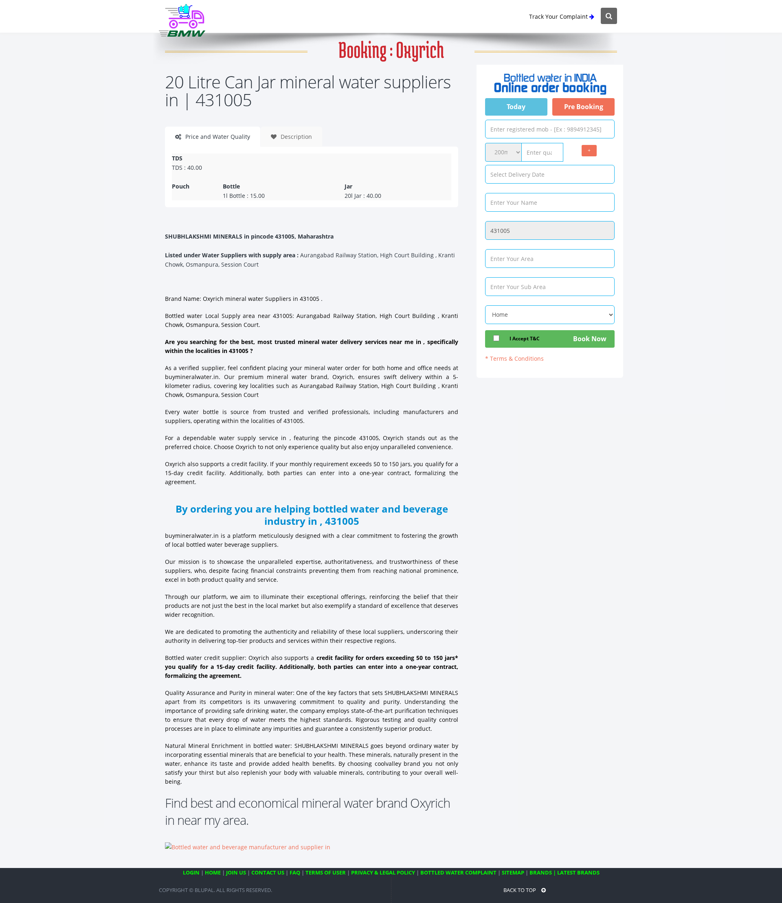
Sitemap (513, 872)
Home (213, 872)
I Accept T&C (525, 338)
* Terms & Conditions (514, 358)
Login (191, 872)
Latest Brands (578, 872)
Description (295, 136)
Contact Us (267, 872)
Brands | (542, 872)
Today (516, 106)
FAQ (295, 872)
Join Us (236, 872)
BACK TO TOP (520, 890)
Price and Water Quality (217, 136)
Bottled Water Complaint (458, 872)
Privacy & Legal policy (383, 872)
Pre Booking (583, 106)
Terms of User (325, 872)
